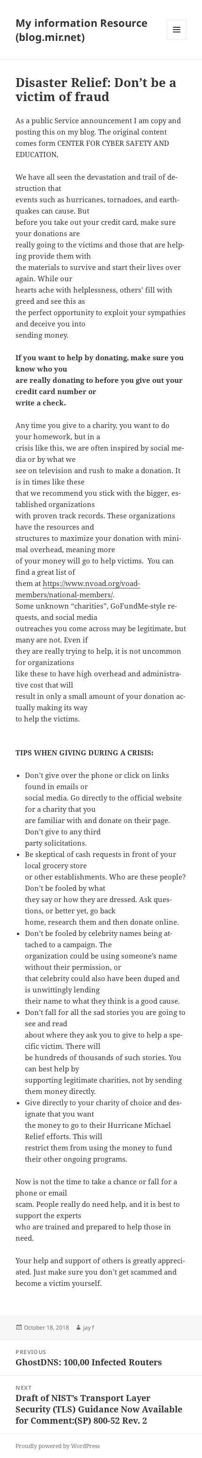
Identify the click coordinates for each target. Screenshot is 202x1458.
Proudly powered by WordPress (58, 1446)
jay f (88, 1327)
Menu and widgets (176, 39)
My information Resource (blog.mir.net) (82, 30)
